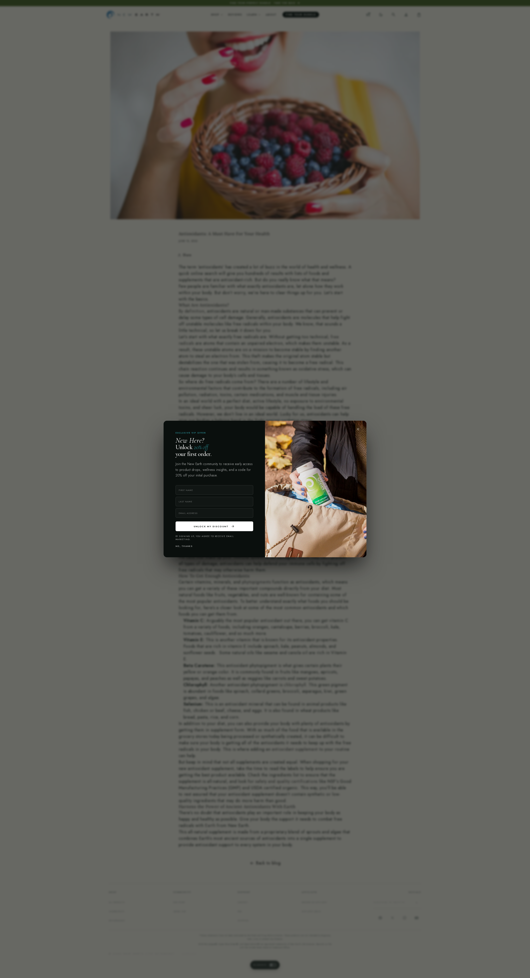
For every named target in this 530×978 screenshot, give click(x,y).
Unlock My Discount (214, 526)
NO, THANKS (184, 546)
